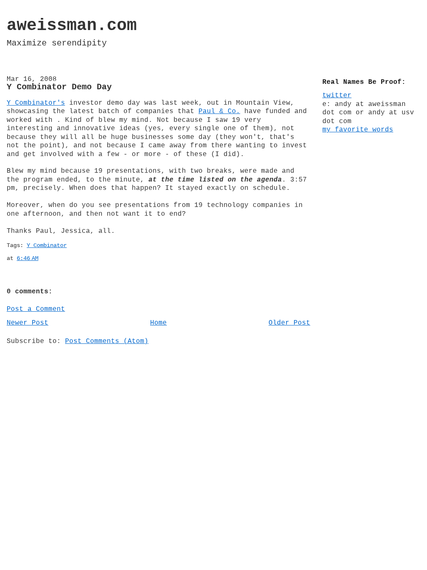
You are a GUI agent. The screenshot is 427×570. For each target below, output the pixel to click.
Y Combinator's (36, 103)
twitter (337, 95)
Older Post (289, 323)
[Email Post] (43, 258)
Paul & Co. (219, 111)
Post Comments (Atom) (106, 341)
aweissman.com (72, 25)
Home (158, 323)
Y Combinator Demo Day (59, 87)
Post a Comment (36, 309)
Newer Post (27, 323)
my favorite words (357, 130)
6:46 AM (27, 258)
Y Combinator (47, 245)
